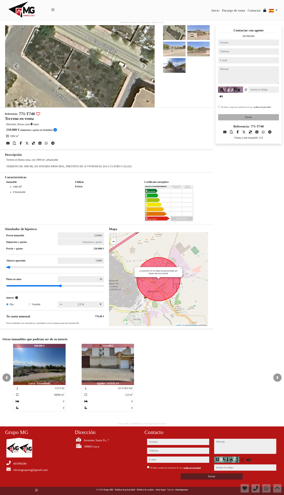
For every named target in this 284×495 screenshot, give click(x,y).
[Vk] (40, 143)
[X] (27, 143)
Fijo (12, 304)
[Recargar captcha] (245, 90)
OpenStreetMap (191, 325)
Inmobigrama (181, 489)
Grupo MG (109, 489)
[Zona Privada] (265, 10)
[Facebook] (21, 143)
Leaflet (178, 325)
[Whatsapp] (53, 10)
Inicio (215, 10)
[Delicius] (34, 143)
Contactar (254, 10)
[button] (6, 377)
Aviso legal (161, 489)
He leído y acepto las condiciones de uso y (246, 107)
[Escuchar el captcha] (221, 96)
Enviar (248, 117)
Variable (36, 304)
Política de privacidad (125, 489)
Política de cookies (145, 489)
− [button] (113, 241)
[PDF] (15, 143)
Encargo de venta (233, 10)
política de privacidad (262, 107)
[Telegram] (52, 143)
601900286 (248, 36)
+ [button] (113, 237)
